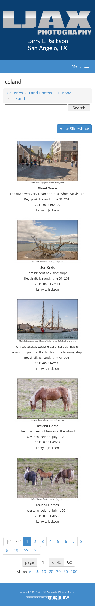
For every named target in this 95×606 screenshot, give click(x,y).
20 (51, 571)
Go (69, 562)
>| (36, 550)
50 (65, 571)
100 (74, 571)
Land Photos (40, 92)
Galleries (15, 92)
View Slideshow (74, 128)
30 (58, 571)
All (31, 571)
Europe (64, 92)
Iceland (18, 98)
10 (16, 550)
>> (26, 550)
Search (79, 107)
